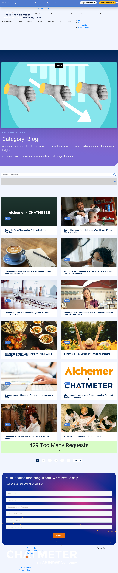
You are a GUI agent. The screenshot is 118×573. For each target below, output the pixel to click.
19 (68, 460)
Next (76, 460)
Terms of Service (24, 567)
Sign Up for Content (35, 550)
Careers (30, 553)
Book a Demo (43, 8)
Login (80, 23)
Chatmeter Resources (14, 132)
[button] (117, 1)
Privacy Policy (24, 570)
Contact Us (82, 25)
